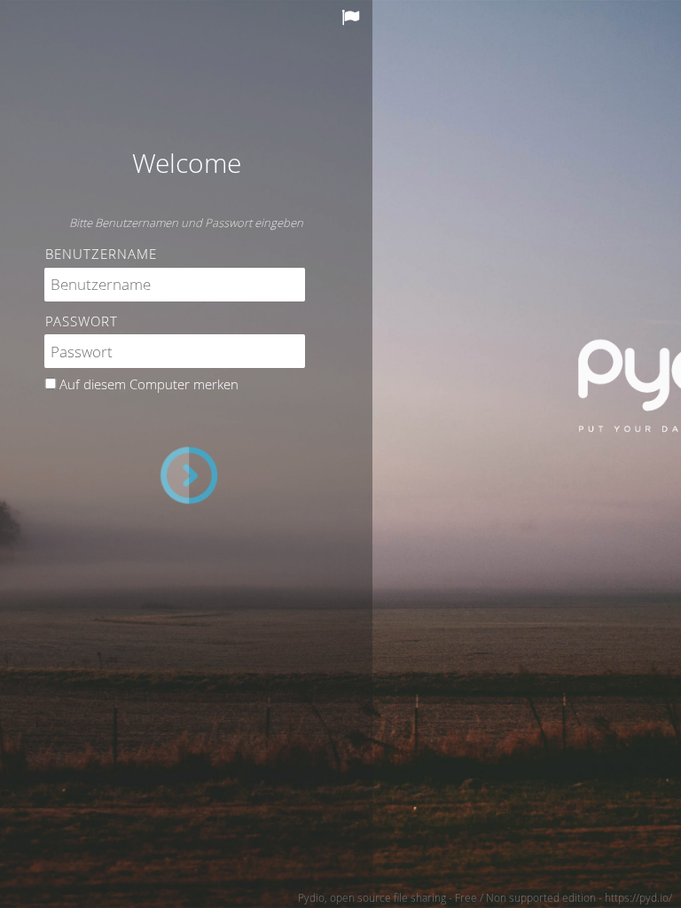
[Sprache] (352, 18)
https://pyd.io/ (638, 897)
